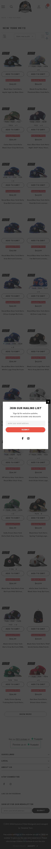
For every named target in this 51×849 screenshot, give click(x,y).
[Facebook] (22, 438)
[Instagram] (28, 438)
